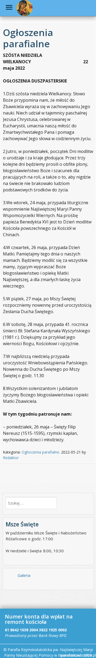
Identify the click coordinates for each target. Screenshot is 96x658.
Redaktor (11, 457)
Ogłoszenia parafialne (40, 452)
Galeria (24, 575)
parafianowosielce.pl (78, 655)
